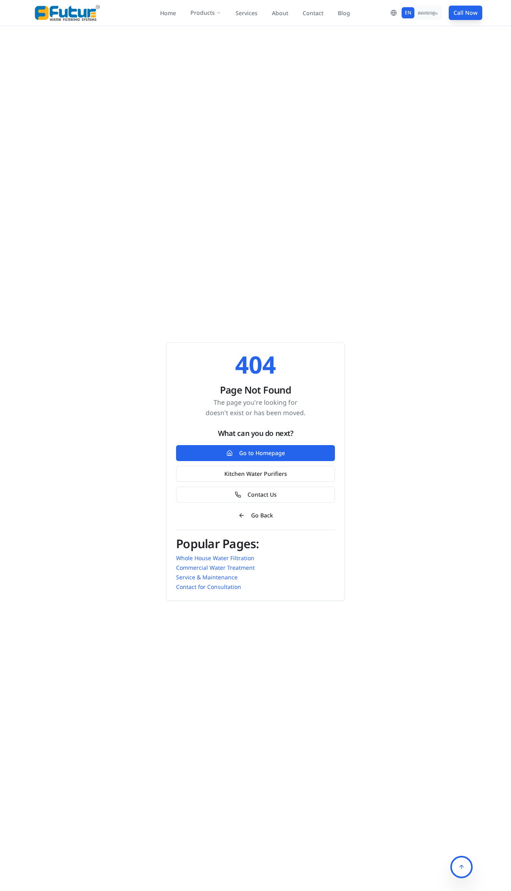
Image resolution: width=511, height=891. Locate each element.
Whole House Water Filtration (215, 558)
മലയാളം (428, 12)
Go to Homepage (262, 453)
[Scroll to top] (461, 867)
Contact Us (262, 494)
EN (408, 12)
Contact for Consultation (208, 587)
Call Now (465, 12)
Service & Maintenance (207, 577)
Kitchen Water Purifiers (255, 473)
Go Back (262, 515)
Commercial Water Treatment (215, 567)
